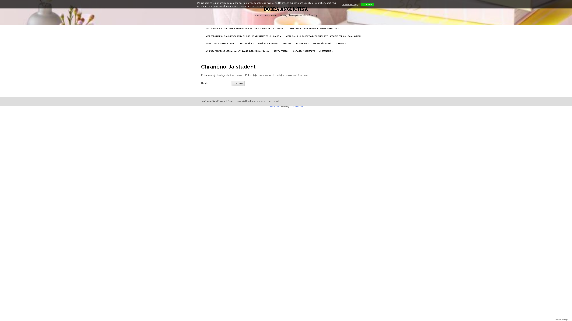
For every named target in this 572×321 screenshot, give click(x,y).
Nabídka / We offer (268, 44)
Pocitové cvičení (322, 44)
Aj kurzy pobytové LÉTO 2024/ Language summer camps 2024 (237, 51)
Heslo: (205, 83)
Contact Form (274, 107)
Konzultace (302, 44)
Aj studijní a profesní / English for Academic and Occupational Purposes (245, 29)
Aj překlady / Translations (220, 44)
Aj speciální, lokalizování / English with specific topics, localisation (323, 36)
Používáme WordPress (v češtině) (217, 101)
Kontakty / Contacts (303, 51)
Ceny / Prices (280, 51)
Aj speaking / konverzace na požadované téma (314, 29)
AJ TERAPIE (340, 44)
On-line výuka (246, 44)
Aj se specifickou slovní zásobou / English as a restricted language (243, 36)
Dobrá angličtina (286, 9)
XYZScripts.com (296, 107)
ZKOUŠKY (287, 44)
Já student (325, 51)
